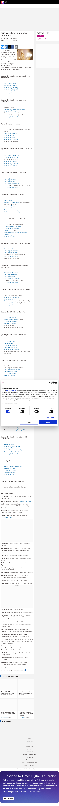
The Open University (10, 301)
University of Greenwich (11, 89)
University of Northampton (12, 278)
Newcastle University (10, 472)
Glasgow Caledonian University (13, 226)
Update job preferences (44, 39)
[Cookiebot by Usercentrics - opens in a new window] (50, 382)
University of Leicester (10, 208)
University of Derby (9, 276)
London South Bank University (13, 450)
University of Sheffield (10, 161)
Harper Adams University (11, 319)
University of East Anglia (11, 87)
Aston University (9, 249)
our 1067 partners (11, 390)
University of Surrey (10, 93)
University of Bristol (10, 317)
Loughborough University (21, 430)
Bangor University (9, 200)
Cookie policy (29, 752)
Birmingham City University (12, 202)
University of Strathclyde (11, 139)
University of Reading (10, 137)
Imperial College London (11, 347)
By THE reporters (22, 696)
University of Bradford (10, 275)
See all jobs (40, 36)
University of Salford (10, 111)
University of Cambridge (11, 251)
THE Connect (29, 757)
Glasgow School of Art (10, 299)
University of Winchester (11, 187)
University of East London (11, 297)
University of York (9, 236)
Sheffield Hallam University (12, 212)
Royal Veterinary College (11, 256)
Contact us (29, 741)
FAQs (29, 738)
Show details (50, 417)
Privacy (29, 749)
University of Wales (9, 303)
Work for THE (29, 746)
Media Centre (29, 760)
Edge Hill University (9, 468)
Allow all (48, 422)
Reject (29, 422)
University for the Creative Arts (13, 117)
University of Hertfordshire (12, 370)
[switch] (22, 411)
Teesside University (9, 375)
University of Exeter (10, 180)
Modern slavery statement (29, 762)
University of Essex (9, 206)
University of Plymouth (10, 373)
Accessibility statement (29, 754)
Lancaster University (10, 470)
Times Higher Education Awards (15, 670)
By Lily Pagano (4, 696)
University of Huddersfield (11, 228)
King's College (8, 230)
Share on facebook (12, 47)
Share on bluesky (2, 47)
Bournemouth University (11, 83)
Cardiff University (9, 343)
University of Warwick (10, 165)
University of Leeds (9, 91)
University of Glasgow (10, 345)
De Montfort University (11, 85)
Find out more (8, 798)
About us (29, 744)
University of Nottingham (11, 157)
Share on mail (16, 47)
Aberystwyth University (11, 273)
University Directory (29, 765)
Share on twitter (9, 47)
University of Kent (9, 135)
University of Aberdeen (11, 178)
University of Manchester (11, 183)
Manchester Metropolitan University (14, 109)
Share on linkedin (6, 47)
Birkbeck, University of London (13, 466)
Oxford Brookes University (11, 452)
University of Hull (9, 448)
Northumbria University (11, 210)
